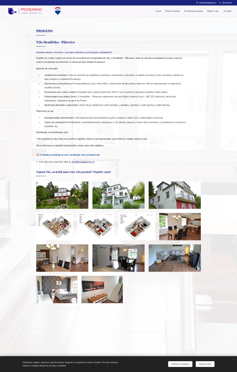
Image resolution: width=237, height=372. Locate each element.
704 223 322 (227, 2)
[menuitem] (159, 11)
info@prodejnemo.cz (207, 2)
